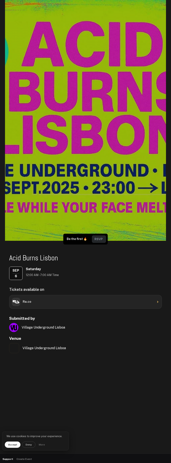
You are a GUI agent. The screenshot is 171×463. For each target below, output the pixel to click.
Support (8, 459)
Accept (12, 444)
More (42, 444)
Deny (29, 444)
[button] (156, 459)
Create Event (24, 459)
